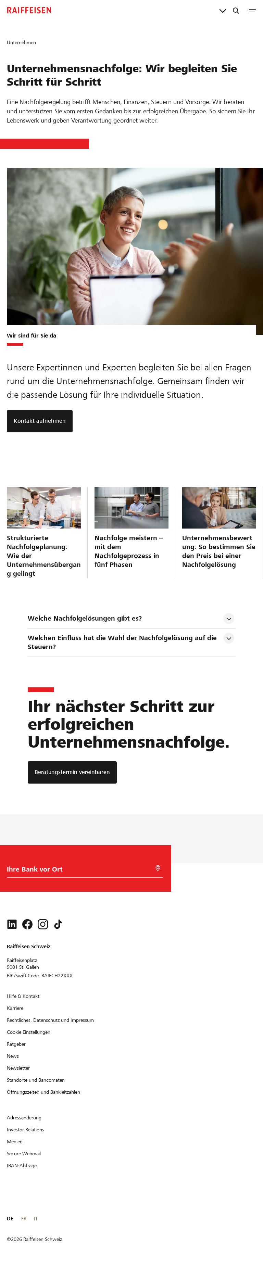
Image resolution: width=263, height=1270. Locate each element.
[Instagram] (43, 924)
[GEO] (157, 868)
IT (36, 1218)
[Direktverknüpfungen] (223, 10)
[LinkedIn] (12, 924)
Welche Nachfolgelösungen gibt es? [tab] (85, 618)
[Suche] (236, 10)
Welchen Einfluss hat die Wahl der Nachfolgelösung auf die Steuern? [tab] (123, 642)
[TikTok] (58, 924)
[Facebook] (27, 924)
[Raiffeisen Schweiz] (29, 10)
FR (23, 1218)
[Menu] (252, 10)
